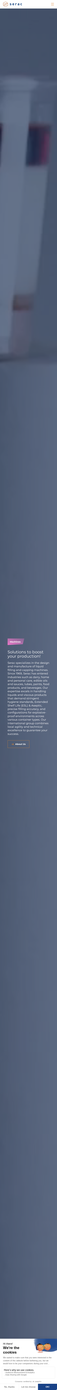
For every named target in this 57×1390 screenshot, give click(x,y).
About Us (20, 744)
